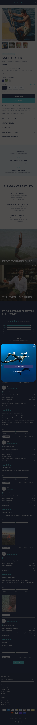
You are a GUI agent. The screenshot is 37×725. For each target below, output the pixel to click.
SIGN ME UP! (18, 366)
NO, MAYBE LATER (19, 371)
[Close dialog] (34, 345)
